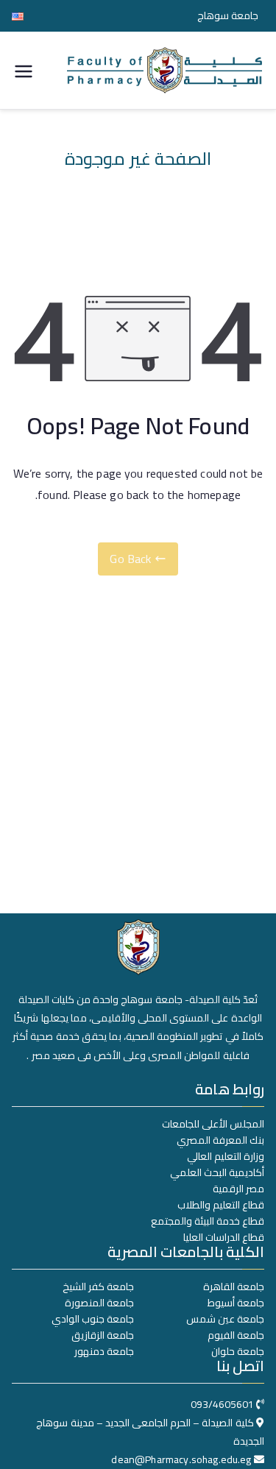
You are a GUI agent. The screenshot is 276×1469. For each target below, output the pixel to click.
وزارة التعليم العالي (225, 1156)
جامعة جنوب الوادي (93, 1319)
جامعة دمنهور (104, 1351)
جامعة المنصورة (99, 1303)
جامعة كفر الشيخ (98, 1286)
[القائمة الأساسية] (23, 70)
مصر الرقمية (238, 1188)
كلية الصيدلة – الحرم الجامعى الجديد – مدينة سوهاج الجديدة (150, 1432)
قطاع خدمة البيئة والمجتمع (207, 1221)
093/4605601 (222, 1404)
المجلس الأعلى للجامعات (213, 1124)
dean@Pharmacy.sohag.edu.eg (181, 1459)
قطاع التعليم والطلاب (220, 1205)
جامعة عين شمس (225, 1319)
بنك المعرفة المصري (220, 1140)
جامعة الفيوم (236, 1335)
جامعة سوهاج (227, 15)
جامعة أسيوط (236, 1303)
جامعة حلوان (237, 1351)
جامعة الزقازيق (102, 1335)
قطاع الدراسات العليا (223, 1237)
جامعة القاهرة (233, 1286)
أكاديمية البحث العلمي (217, 1172)
